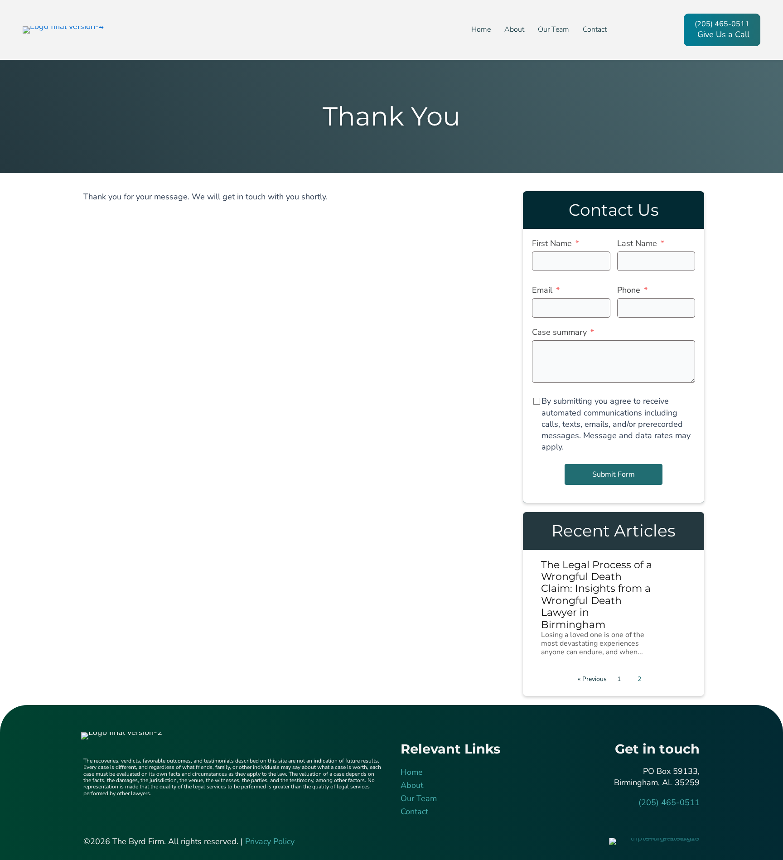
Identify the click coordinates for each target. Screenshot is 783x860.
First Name (552, 243)
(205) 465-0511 (669, 802)
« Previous (592, 679)
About (412, 785)
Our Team (419, 798)
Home (412, 772)
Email (542, 290)
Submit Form (613, 474)
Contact (414, 811)
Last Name (637, 243)
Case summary (559, 332)
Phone (628, 290)
